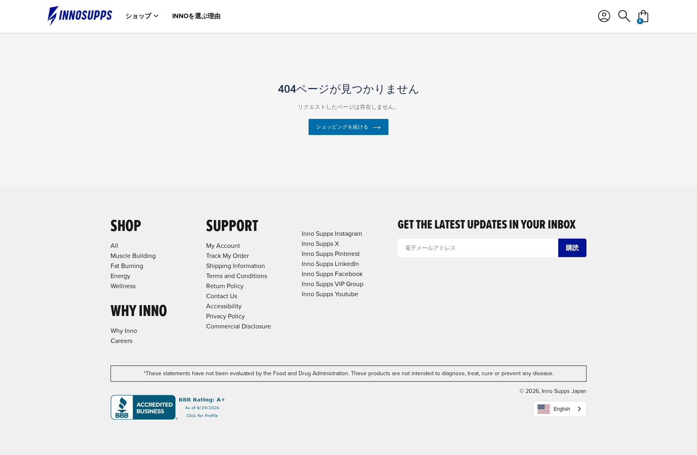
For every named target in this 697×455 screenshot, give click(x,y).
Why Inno (124, 330)
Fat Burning (127, 265)
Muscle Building (133, 255)
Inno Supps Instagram (332, 233)
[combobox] (559, 409)
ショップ (138, 16)
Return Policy (225, 286)
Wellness (123, 286)
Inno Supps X (320, 243)
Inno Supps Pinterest (331, 253)
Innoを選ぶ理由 (196, 16)
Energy (120, 275)
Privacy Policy (225, 316)
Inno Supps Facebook (332, 273)
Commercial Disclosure (238, 326)
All (114, 245)
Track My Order (227, 255)
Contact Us (221, 296)
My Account (223, 245)
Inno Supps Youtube (330, 294)
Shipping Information (235, 265)
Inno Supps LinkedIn (330, 263)
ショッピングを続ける (342, 127)
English (562, 409)
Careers (121, 340)
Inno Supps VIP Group (332, 284)
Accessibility (224, 306)
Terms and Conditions (236, 275)
